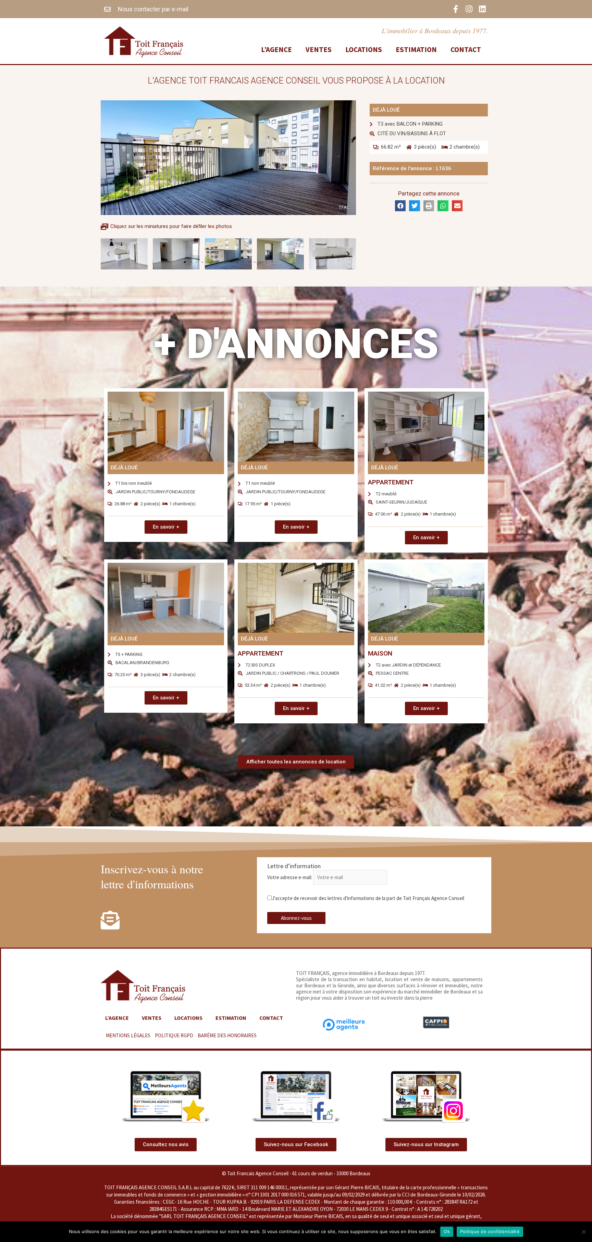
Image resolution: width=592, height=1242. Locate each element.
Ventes (319, 49)
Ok (447, 1231)
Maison (380, 653)
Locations (363, 49)
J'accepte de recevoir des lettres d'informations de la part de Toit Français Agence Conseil (368, 898)
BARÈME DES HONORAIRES (227, 1035)
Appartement (391, 482)
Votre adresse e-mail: (290, 877)
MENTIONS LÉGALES (128, 1035)
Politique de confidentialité (490, 1231)
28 (143, 736)
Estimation (416, 49)
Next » (160, 736)
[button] (185, 262)
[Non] (583, 1231)
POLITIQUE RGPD (174, 1035)
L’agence (276, 49)
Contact (466, 49)
